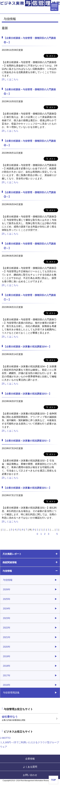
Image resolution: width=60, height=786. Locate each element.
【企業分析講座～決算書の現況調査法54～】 (27, 346)
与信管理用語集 (11, 692)
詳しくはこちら (10, 79)
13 (48, 531)
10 (37, 531)
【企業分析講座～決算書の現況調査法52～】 (27, 440)
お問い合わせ (30, 775)
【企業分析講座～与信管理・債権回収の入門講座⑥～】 (30, 40)
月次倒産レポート (12, 553)
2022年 (6, 627)
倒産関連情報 (10, 562)
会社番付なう (13, 718)
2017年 (6, 675)
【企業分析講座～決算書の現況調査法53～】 (27, 393)
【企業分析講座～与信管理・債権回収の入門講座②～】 (30, 245)
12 (44, 531)
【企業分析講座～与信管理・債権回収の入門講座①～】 (30, 297)
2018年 (6, 665)
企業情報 (30, 758)
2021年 (6, 637)
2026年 (6, 589)
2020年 (6, 646)
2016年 (6, 685)
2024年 (6, 608)
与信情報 (7, 570)
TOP (53, 779)
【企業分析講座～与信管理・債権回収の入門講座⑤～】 (30, 91)
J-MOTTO (29, 742)
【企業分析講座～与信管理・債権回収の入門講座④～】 (30, 143)
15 (57, 531)
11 (41, 531)
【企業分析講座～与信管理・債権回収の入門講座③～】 (30, 194)
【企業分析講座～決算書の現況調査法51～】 (27, 487)
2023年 (6, 618)
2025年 (6, 599)
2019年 (6, 656)
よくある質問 (30, 766)
